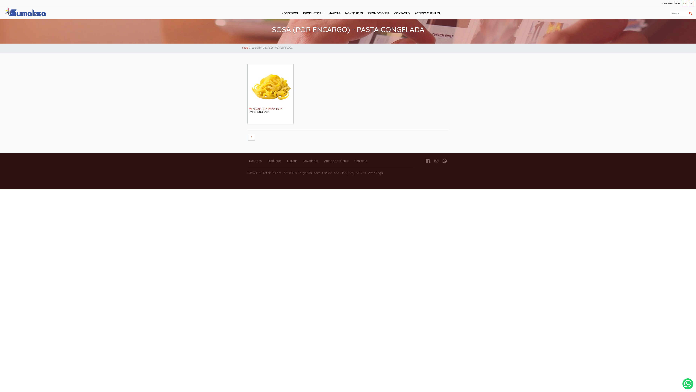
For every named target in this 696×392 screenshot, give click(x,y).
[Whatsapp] (445, 161)
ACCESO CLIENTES (427, 13)
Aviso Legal (375, 173)
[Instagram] (436, 161)
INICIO (245, 48)
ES (690, 3)
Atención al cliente (671, 3)
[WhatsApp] (687, 383)
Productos (274, 161)
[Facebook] (428, 161)
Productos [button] (312, 13)
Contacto (402, 13)
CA (684, 3)
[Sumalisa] (26, 13)
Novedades (354, 13)
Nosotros (289, 13)
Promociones (378, 13)
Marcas (334, 13)
